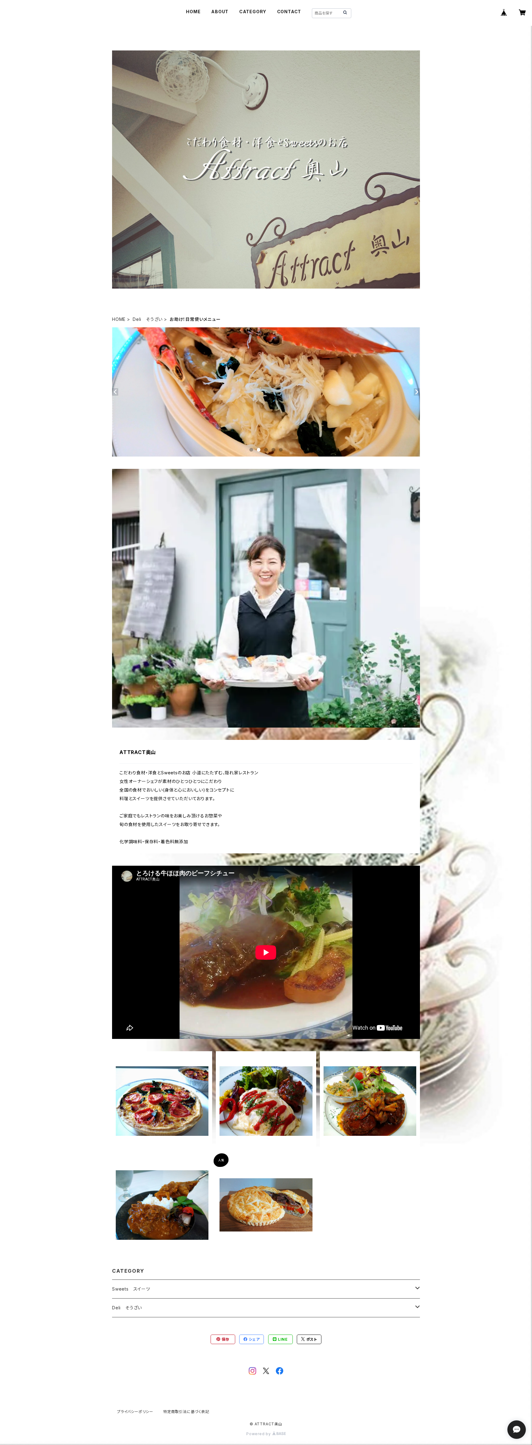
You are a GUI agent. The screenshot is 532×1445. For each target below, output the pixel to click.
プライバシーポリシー (135, 1411)
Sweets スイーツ (131, 1288)
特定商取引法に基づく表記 (186, 1411)
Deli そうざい (148, 319)
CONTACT (289, 11)
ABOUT (219, 11)
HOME (193, 11)
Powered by (259, 1433)
